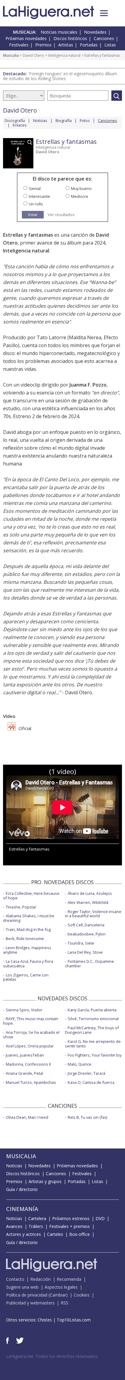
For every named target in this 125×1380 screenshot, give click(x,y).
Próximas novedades (26, 38)
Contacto (15, 1279)
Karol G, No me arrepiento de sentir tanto (93, 1044)
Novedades (95, 32)
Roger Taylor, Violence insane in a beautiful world (93, 914)
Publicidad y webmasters (30, 1303)
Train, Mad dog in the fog (28, 929)
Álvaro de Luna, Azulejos (90, 893)
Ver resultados (61, 214)
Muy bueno (81, 188)
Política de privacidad (26, 1295)
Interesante (39, 196)
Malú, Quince (79, 1064)
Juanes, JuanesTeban (25, 1055)
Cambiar (58, 1295)
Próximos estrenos (71, 1218)
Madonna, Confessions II (28, 1064)
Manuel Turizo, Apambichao (31, 1082)
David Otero (33, 55)
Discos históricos (70, 38)
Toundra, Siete (81, 943)
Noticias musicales (59, 32)
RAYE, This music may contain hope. (30, 1021)
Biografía (64, 120)
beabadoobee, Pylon (87, 934)
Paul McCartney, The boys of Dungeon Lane (92, 1030)
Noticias (40, 120)
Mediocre (79, 196)
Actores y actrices (23, 1234)
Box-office (79, 1234)
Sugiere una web (22, 1287)
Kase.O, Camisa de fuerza (91, 1082)
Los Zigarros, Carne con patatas (26, 977)
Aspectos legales (61, 1287)
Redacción (40, 1279)
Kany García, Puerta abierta (92, 1010)
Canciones (104, 38)
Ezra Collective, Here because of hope (31, 896)
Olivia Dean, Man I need (27, 1117)
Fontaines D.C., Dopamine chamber (89, 964)
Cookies (82, 1295)
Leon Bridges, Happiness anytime (27, 950)
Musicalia (11, 55)
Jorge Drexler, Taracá (86, 1073)
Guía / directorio (22, 1189)
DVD (100, 1218)
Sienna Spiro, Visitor (24, 1010)
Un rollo (36, 203)
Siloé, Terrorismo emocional (93, 1018)
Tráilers (36, 1226)
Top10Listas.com (74, 1320)
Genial (35, 188)
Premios (43, 45)
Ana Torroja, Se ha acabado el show (31, 1035)
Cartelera (37, 1218)
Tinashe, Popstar (21, 907)
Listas (110, 45)
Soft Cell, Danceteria (86, 925)
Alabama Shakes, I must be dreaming (28, 918)
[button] (104, 13)
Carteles (55, 1234)
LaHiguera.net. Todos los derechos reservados (52, 1356)
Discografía (15, 120)
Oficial (24, 728)
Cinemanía (22, 1209)
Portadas (89, 45)
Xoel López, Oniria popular (30, 1046)
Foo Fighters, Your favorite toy (94, 1055)
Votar (33, 214)
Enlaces (20, 125)
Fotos (85, 120)
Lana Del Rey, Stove (85, 952)
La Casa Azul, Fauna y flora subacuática (28, 964)
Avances (14, 1226)
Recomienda (69, 1279)
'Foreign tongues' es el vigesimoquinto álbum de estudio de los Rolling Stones (60, 76)
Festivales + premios (69, 1226)
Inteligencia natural (64, 55)
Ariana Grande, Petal (24, 1073)
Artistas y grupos (45, 1181)
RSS (64, 1303)
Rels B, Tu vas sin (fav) (87, 1117)
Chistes (45, 1320)
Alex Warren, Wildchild (88, 902)
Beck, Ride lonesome (25, 938)
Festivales (19, 45)
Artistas (65, 45)
